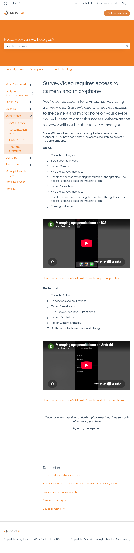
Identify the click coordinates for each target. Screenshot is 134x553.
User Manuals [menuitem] (17, 122)
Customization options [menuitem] (18, 131)
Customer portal (107, 3)
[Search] (127, 46)
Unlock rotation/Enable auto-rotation (62, 475)
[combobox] (64, 46)
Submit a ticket (83, 3)
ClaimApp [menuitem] (11, 157)
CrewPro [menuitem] (11, 108)
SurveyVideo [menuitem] (13, 115)
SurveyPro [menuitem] (12, 101)
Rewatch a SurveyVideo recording (61, 492)
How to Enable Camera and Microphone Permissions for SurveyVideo (80, 483)
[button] (30, 84)
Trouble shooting (61, 69)
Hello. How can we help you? (29, 39)
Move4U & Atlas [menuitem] (15, 181)
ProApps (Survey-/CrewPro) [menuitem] (17, 93)
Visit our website (117, 13)
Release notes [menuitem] (14, 164)
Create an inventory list (55, 500)
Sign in (126, 3)
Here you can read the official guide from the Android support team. (83, 400)
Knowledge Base (14, 69)
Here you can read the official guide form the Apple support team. (82, 278)
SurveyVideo (37, 69)
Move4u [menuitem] (11, 188)
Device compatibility (54, 509)
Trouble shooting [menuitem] (15, 149)
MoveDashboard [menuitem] (16, 84)
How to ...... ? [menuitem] (16, 140)
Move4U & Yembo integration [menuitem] (17, 173)
